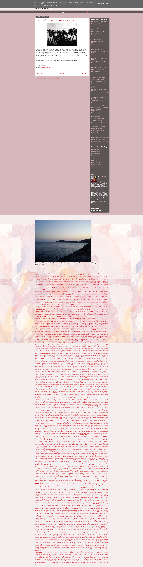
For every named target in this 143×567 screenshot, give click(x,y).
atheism (83, 284)
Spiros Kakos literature (53, 397)
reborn (58, 379)
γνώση (44, 443)
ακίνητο (42, 419)
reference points (67, 379)
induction (45, 336)
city (65, 294)
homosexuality (38, 329)
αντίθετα (74, 427)
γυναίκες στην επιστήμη (103, 443)
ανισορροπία (55, 427)
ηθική (102, 480)
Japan (76, 339)
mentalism (83, 350)
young (67, 414)
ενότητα (37, 466)
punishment (96, 376)
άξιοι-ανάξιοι (71, 428)
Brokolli (66, 289)
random (96, 377)
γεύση (51, 441)
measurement (98, 348)
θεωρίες (40, 486)
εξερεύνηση (77, 466)
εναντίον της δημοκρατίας (45, 460)
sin (68, 394)
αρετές (106, 431)
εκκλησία (57, 455)
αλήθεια (71, 419)
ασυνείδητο (100, 434)
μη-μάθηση (83, 503)
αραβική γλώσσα (101, 431)
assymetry (66, 284)
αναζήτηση (105, 420)
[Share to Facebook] (44, 65)
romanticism (46, 384)
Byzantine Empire (84, 289)
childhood (47, 293)
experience (54, 316)
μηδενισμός (37, 505)
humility (83, 331)
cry (72, 302)
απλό (96, 430)
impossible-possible (89, 334)
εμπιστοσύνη (100, 456)
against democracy (69, 274)
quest (50, 377)
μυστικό (71, 510)
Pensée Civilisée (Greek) (96, 128)
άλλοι (44, 420)
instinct (87, 336)
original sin (102, 363)
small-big (98, 394)
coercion (85, 294)
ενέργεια (91, 464)
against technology (44, 278)
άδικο (86, 415)
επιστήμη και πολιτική (45, 471)
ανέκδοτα (47, 423)
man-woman (79, 346)
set (61, 392)
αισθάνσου (81, 417)
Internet (98, 338)
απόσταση (81, 431)
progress (47, 376)
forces (54, 320)
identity (55, 333)
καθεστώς (37, 489)
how (47, 329)
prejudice (56, 374)
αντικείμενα (79, 427)
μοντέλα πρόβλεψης (54, 508)
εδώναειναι (79, 453)
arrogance (93, 283)
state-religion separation (96, 397)
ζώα (76, 480)
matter (72, 348)
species (106, 396)
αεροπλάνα (100, 415)
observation (38, 361)
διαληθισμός (85, 446)
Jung (107, 339)
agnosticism (84, 278)
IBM (49, 333)
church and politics (39, 294)
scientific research (39, 391)
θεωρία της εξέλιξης (96, 484)
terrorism (82, 402)
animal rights (48, 281)
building (74, 289)
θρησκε (50, 486)
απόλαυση (57, 431)
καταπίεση (81, 491)
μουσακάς (106, 508)
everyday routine (93, 314)
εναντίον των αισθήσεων (43, 464)
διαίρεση (74, 446)
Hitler (87, 328)
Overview (38, 12)
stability (74, 397)
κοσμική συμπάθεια (98, 495)
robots (36, 384)
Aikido (98, 278)
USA (97, 407)
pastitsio (55, 366)
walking (79, 409)
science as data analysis (97, 386)
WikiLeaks (101, 410)
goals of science (80, 323)
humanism (61, 331)
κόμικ (78, 495)
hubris (90, 329)
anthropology (99, 281)
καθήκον (42, 489)
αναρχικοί (106, 422)
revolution (85, 382)
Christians (90, 293)
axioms (56, 286)
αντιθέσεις (69, 427)
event (88, 314)
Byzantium (90, 289)
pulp (92, 376)
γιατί (82, 441)
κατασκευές (86, 492)
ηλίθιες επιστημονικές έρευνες (49, 481)
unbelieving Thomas (78, 406)
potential (68, 373)
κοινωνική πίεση (59, 495)
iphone (49, 339)
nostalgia (53, 360)
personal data (48, 368)
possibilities (45, 373)
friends (66, 321)
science (83, 384)
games (83, 321)
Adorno (60, 273)
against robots (92, 276)
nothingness (74, 360)
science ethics (55, 388)
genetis (36, 323)
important (54, 334)
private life (91, 374)
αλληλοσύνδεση (38, 420)
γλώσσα (102, 441)
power (75, 373)
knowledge (80, 341)
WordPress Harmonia (90, 412)
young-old (77, 414)
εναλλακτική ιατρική (54, 458)
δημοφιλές (45, 446)
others (36, 364)
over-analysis (41, 364)
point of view (76, 371)
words (97, 412)
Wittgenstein (63, 412)
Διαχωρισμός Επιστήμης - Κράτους (98, 105)
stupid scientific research (90, 399)
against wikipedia (67, 278)
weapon (102, 409)
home (100, 328)
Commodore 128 (67, 296)
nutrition (90, 360)
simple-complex (55, 394)
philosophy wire (70, 369)
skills (85, 394)
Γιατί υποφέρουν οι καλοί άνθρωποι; (99, 21)
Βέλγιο (71, 438)
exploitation (96, 316)
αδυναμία (95, 415)
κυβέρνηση (74, 497)
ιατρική (97, 485)
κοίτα (65, 495)
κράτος (51, 497)
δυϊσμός (62, 451)
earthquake (57, 311)
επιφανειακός (94, 476)
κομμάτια (82, 495)
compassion (62, 297)
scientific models (96, 389)
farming (66, 318)
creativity (50, 302)
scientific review (48, 391)
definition (106, 304)
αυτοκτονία (93, 436)
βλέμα (45, 439)
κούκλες (36, 497)
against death (62, 274)
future (80, 321)
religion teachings (77, 381)
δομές (54, 451)
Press (71, 374)
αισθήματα (86, 417)
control (51, 301)
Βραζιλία (70, 439)
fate (73, 318)
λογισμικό (76, 499)
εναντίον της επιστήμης (83, 460)
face (38, 318)
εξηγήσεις (82, 466)
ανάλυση (47, 422)
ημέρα (85, 481)
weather (106, 409)
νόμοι (81, 511)
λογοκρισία (82, 499)
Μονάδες (86, 507)
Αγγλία (45, 415)
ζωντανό (92, 480)
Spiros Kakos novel (63, 397)
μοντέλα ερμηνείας (45, 508)
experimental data (67, 316)
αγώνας (80, 415)
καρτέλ (57, 491)
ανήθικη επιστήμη (80, 423)
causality (65, 291)
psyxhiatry (89, 376)
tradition (95, 404)
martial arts (96, 346)
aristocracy (84, 283)
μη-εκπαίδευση (76, 503)
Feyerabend (93, 318)
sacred (57, 384)
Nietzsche (47, 358)
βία (80, 438)
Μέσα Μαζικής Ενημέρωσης (64, 502)
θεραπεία (72, 484)
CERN (89, 291)
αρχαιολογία (37, 434)
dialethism (106, 306)
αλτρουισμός (52, 420)
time (65, 404)
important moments (61, 334)
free (91, 320)
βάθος (50, 438)
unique (56, 407)
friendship (70, 321)
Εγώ (69, 453)
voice (72, 409)
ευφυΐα (106, 478)
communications (49, 297)
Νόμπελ (85, 511)
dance (104, 302)
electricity (41, 313)
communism (56, 297)
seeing (101, 391)
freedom (59, 321)
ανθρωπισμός (62, 425)
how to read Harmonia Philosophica (79, 329)
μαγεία (99, 499)
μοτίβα (101, 508)
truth (55, 406)
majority (68, 346)
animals (54, 281)
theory (106, 402)
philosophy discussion (83, 368)
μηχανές (61, 505)
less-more (101, 342)
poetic (68, 371)
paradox (72, 364)
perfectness (41, 368)
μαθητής (74, 500)
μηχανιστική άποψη (85, 505)
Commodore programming (85, 296)
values (103, 407)
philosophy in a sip (92, 368)
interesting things (68, 337)
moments (47, 355)
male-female (73, 346)
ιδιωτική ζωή (48, 487)
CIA (44, 294)
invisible (45, 339)
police (81, 371)
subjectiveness (38, 401)
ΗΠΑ (88, 481)
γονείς (72, 443)
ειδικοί (98, 453)
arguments (79, 283)
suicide (60, 401)
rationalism (37, 379)
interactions (46, 337)
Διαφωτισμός (78, 448)
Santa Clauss (67, 384)
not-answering (64, 360)
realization (51, 379)
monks (64, 355)
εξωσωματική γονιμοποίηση (41, 468)
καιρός (60, 489)
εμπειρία (84, 456)
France (87, 320)
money (60, 355)
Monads (51, 355)
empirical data (63, 313)
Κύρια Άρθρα (93, 497)
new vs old (101, 356)
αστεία (63, 434)
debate (78, 304)
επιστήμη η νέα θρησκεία (58, 470)
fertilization (88, 318)
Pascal (39, 366)
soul (88, 396)
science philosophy (72, 388)
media (39, 350)
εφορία (55, 480)
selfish (47, 392)
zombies (96, 414)
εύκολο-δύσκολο (92, 478)
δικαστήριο (88, 449)
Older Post (84, 73)
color (48, 296)
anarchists (93, 279)
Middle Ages (51, 352)
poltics (104, 371)
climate (78, 294)
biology (85, 287)
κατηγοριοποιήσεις (39, 494)
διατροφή (54, 448)
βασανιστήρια (62, 438)
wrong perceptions (59, 414)
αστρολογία (75, 434)
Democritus (63, 306)
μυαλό (55, 510)
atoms (36, 286)
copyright (56, 301)
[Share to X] (42, 65)
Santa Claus (61, 384)
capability (98, 289)
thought (62, 404)
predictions (50, 374)
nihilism (52, 358)
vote (76, 409)
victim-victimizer (53, 409)
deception (83, 304)
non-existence (80, 358)
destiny (83, 306)
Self (104, 391)
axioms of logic (61, 286)
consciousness (80, 299)
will (40, 412)
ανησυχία (87, 423)
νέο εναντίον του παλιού (100, 510)
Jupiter (36, 341)
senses (54, 393)
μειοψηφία (48, 502)
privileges (96, 374)
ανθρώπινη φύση (42, 425)
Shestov (85, 392)
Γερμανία (47, 441)
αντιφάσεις (105, 427)
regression (77, 379)
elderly (106, 311)
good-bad (105, 323)
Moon (74, 355)
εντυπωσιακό (67, 466)
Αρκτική (57, 433)
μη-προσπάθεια (89, 503)
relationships (88, 379)
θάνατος (38, 483)
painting (61, 364)
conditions (68, 299)
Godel (89, 323)
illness (72, 333)
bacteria (79, 286)
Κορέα (92, 495)
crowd (65, 302)
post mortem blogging (60, 373)
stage (77, 397)
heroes (71, 328)
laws (76, 342)
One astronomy (81, 361)
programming (105, 374)
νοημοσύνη (72, 511)
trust (53, 406)
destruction (88, 306)
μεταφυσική (42, 503)
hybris (100, 331)
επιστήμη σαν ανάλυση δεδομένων (92, 471)
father (75, 318)
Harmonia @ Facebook (96, 164)
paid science (54, 364)
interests (74, 337)
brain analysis (51, 289)
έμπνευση (106, 456)
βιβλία (93, 438)
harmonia (88, 325)
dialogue (36, 308)
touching (82, 404)
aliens (62, 279)
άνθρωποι (68, 425)
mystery (49, 356)
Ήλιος (81, 481)
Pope (107, 371)
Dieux (40, 308)
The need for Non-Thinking (97, 47)
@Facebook (83, 12)
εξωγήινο (101, 466)
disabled (78, 308)
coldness (44, 296)
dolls (98, 309)
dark (107, 302)
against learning (60, 276)
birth (90, 287)
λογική (68, 499)
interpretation (104, 337)
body (107, 287)
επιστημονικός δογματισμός (68, 476)
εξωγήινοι (106, 466)
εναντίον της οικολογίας (73, 461)
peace (75, 366)
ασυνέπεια (106, 434)
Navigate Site (54, 12)
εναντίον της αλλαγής (75, 458)
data (49, 304)
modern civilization (64, 353)
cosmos (75, 301)
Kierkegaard (57, 341)
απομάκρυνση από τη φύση (67, 431)
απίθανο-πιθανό (70, 430)
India (42, 336)
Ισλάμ (78, 487)
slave (87, 394)
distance (106, 308)
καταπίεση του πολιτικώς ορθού (74, 492)
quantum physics (44, 377)
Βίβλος (96, 438)
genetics (105, 321)
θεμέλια (60, 484)
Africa (73, 273)
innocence (68, 336)
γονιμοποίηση (81, 443)
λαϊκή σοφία (43, 499)
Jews (82, 339)
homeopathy (105, 328)
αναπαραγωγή (80, 422)
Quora (81, 377)
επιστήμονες (44, 473)
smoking (41, 396)
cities (60, 294)
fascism (70, 318)
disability (73, 308)
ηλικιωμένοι (77, 481)
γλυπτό (97, 441)
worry (103, 412)
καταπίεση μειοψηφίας (90, 491)
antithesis (41, 283)
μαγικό (103, 499)
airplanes (102, 278)
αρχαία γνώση (89, 433)
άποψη (95, 431)
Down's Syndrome (104, 309)
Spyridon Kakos (103, 176)
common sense (100, 296)
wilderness (37, 412)
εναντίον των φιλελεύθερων (66, 464)
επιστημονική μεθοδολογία (52, 476)
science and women (74, 386)
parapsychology (78, 364)
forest (57, 320)
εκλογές (62, 455)
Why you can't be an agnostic (97, 118)
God (86, 323)
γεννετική (37, 441)
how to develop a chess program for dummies (59, 329)
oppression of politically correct (60, 363)
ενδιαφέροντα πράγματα (83, 464)
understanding (93, 406)
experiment (60, 316)
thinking (57, 404)
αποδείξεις (41, 431)
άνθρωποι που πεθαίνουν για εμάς (79, 425)
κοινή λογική (101, 494)
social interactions (48, 396)
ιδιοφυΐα (42, 487)
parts (104, 364)
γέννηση (42, 441)
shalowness (77, 392)
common (94, 296)
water (85, 409)
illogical (76, 333)
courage (96, 301)
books (36, 289)
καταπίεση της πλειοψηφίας (57, 492)
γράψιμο (91, 443)
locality (82, 345)
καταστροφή (93, 492)
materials (57, 348)
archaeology (66, 283)
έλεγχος (90, 455)
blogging (101, 287)
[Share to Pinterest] (45, 65)
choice (66, 293)
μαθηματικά (64, 500)
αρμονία (62, 433)
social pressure (56, 396)
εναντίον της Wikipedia (64, 458)
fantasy (63, 318)
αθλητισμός (59, 417)
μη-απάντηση (64, 503)
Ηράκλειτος (91, 481)
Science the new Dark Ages (85, 388)
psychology (83, 376)
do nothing (54, 309)
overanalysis (48, 364)
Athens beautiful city (104, 284)
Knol (66, 341)
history (83, 328)
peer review (80, 366)
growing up (72, 325)
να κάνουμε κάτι (80, 510)
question (53, 377)
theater (93, 402)
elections (37, 313)
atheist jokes (87, 284)
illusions (84, 333)
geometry (62, 323)
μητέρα (57, 505)
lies (38, 345)
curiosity (94, 302)
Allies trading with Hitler (96, 120)
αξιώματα (87, 428)
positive (40, 373)
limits (46, 345)
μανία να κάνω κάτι (84, 500)
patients (67, 366)
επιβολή (72, 468)
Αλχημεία (63, 420)
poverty (71, 373)
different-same (44, 308)
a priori (36, 273)
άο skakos (102, 428)
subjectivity (45, 401)
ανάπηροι (101, 422)
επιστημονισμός (82, 476)
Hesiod (74, 328)
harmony (94, 326)
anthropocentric (92, 281)
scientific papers (104, 389)
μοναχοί (100, 507)
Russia (50, 384)
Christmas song (101, 293)
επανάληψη (53, 468)
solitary (78, 396)
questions (77, 377)
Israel (70, 339)
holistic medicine (92, 328)
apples (54, 283)
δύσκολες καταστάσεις (87, 451)
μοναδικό (90, 507)
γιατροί (85, 441)
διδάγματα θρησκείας (45, 449)
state (88, 397)
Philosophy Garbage (95, 153)
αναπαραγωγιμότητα (88, 422)
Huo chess (95, 331)
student (73, 399)
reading (42, 379)
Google (36, 325)
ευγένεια (73, 478)
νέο (94, 510)
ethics (74, 314)
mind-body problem (74, 352)
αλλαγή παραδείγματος (85, 419)
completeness (69, 297)
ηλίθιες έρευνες (61, 481)
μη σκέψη (52, 503)
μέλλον (52, 502)
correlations (61, 301)
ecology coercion (77, 311)
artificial (101, 283)
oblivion (106, 360)
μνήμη (68, 507)
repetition (37, 382)
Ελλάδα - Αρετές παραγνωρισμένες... (99, 102)
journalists (91, 339)
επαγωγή (49, 468)
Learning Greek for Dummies (97, 130)
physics (101, 369)
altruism (80, 279)
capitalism (103, 289)
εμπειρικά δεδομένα (91, 456)
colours (51, 296)
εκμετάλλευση (67, 455)
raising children (90, 377)
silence (37, 394)
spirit (40, 397)
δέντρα (73, 444)
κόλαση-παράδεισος (71, 495)
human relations (47, 331)
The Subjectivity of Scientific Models (99, 126)
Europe (84, 314)
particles (100, 364)
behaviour (49, 287)
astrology (70, 284)
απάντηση (55, 430)
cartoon (49, 291)
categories (53, 291)
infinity (57, 336)
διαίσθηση (79, 446)
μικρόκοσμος (37, 507)
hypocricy (105, 331)
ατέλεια (45, 436)
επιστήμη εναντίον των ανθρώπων (42, 470)
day (63, 304)
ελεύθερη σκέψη (45, 456)
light (44, 345)
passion (43, 366)
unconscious (85, 406)
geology (51, 323)
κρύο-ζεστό (60, 497)
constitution (99, 299)
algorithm (51, 279)
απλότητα (100, 430)
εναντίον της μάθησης (39, 461)
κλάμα (74, 494)
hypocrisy (38, 333)
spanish (99, 396)
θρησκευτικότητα (74, 486)
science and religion (65, 386)
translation (37, 406)
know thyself (69, 341)
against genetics (42, 276)
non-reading (105, 358)
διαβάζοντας (50, 446)
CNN (81, 294)
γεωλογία (56, 441)
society (63, 396)
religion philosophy (67, 381)
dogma (80, 309)
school (71, 384)
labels (48, 342)
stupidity (100, 399)
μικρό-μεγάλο (100, 505)
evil (107, 314)
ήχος (103, 481)
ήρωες (96, 481)
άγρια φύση (72, 415)
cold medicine (102, 294)
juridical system (41, 341)
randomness (102, 377)
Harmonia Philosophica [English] (98, 31)
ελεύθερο (57, 456)
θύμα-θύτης (81, 486)
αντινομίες (100, 427)
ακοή (46, 419)
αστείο (66, 434)
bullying (78, 289)
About (90, 12)
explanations (90, 316)
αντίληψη (94, 427)
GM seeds (71, 323)
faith (52, 318)
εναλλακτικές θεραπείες (43, 458)
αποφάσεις (86, 431)
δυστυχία (100, 451)
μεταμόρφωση (93, 502)
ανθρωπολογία (38, 427)
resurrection (79, 382)
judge (100, 339)
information (63, 336)
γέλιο (85, 439)
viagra (48, 409)
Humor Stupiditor (95, 160)
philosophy (74, 368)
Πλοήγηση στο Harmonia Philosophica (99, 141)
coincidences (96, 294)
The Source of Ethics (96, 44)
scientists (77, 391)
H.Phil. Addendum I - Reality (97, 69)
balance (98, 286)
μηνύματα (53, 505)
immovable (43, 334)
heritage (67, 328)
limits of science (52, 345)
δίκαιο (42, 67)
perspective (53, 368)
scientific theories (57, 391)
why (97, 410)
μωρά (74, 510)
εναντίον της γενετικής (96, 458)
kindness (62, 341)
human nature (40, 331)
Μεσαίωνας (75, 502)
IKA (69, 333)
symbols (86, 401)
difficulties (51, 308)
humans (66, 331)
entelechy (102, 313)
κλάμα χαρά (78, 494)
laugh (66, 342)
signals (97, 392)
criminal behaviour (57, 302)
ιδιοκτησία (37, 487)
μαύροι (101, 500)
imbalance (95, 333)
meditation (52, 350)
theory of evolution (41, 404)
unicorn (52, 407)
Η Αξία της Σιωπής (95, 135)
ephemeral (46, 314)
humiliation (78, 331)
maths (68, 348)
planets (49, 371)
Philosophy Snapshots (96, 149)
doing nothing (93, 309)
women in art (73, 412)
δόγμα (42, 451)
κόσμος (106, 496)
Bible (74, 287)
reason (55, 379)
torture (74, 404)
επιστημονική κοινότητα (40, 476)
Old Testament (70, 361)
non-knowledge (87, 358)
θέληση (57, 484)
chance (92, 291)
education (91, 311)
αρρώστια (82, 433)
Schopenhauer (76, 384)
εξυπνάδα (96, 466)
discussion (93, 308)
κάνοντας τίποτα (104, 489)
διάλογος (97, 446)
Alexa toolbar (45, 279)
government (42, 325)
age (73, 278)
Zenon (90, 414)
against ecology (80, 274)
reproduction (49, 382)
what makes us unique (84, 410)
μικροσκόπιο (52, 507)
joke (84, 339)
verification (44, 409)
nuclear (81, 360)
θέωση (44, 486)
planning (53, 371)
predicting (106, 373)
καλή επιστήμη (79, 489)
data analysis (54, 304)
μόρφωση (98, 508)
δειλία (60, 444)
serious (59, 392)
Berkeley (70, 287)
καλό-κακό (92, 489)
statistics (42, 399)
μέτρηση (47, 503)
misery (106, 352)
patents (59, 366)
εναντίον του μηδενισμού (90, 463)
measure (92, 348)
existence (44, 316)
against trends (60, 278)
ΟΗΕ (48, 513)
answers (79, 281)
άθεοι (41, 417)
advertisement (68, 273)
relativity (93, 379)
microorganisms (38, 352)
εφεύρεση (46, 480)
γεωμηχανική (67, 441)
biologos (81, 287)
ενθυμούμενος (101, 464)
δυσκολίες (95, 451)
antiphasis (37, 283)
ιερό (53, 487)
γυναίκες (95, 443)
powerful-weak (80, 373)
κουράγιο (46, 497)
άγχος (76, 415)
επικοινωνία (92, 468)
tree (48, 406)
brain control (58, 289)
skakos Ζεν (81, 394)
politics (95, 371)
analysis (88, 279)
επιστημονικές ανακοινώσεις (101, 473)
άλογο (47, 420)
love (107, 345)
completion (74, 297)
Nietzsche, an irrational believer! (98, 83)
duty (47, 311)
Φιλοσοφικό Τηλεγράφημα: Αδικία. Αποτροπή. (55, 20)
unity (59, 407)
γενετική (105, 439)
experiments (75, 316)
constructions (105, 299)
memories (63, 350)
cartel (46, 291)
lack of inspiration (54, 342)
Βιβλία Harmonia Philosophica (97, 166)
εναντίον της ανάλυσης (85, 458)
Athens (97, 284)
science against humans (91, 384)
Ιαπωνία (91, 486)
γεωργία (73, 441)
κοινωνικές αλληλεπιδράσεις (48, 495)
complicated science (91, 297)
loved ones (37, 346)
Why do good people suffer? (97, 23)
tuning (58, 406)
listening (59, 345)
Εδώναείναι (85, 453)
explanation (84, 316)
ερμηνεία (44, 478)
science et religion (47, 388)
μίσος (60, 507)
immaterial (100, 333)
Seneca (50, 392)
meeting (58, 350)
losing (104, 345)
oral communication (86, 363)
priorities (84, 374)
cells (79, 291)
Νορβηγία (89, 511)
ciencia (47, 294)
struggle (70, 399)
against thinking (53, 278)
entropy (106, 313)
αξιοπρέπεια (77, 428)
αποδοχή (52, 431)
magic (54, 346)
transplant (41, 406)
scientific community (50, 389)
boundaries (40, 289)
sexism (68, 392)
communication (42, 297)
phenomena (59, 368)
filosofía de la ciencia (104, 318)
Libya (36, 345)
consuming (37, 301)
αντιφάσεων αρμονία (40, 428)
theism (98, 402)
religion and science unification (48, 381)
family (59, 318)
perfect (103, 366)
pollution (100, 371)
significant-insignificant (103, 392)
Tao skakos (42, 402)
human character (101, 329)
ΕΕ (89, 453)
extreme (106, 316)
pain (58, 364)
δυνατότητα (76, 451)
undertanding (101, 406)
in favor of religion (104, 334)
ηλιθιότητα (68, 481)
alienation (58, 279)
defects (101, 304)
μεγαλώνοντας (42, 502)
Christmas (95, 293)
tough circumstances (88, 404)
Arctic (70, 283)
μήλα (42, 505)
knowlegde (98, 341)
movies (94, 355)
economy (84, 311)
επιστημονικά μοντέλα (76, 473)
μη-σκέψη (96, 503)
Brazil (63, 289)
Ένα (36, 458)
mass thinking (41, 348)
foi (41, 320)
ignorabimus (60, 333)
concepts (64, 299)
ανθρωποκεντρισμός (103, 425)
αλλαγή (76, 419)
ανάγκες (95, 420)
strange (52, 399)
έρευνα (36, 478)
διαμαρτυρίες (103, 446)
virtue (63, 409)
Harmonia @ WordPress (96, 162)
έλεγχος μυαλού (97, 455)
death (73, 304)
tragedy (99, 404)
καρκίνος (53, 491)
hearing (41, 328)
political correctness (88, 371)
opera (92, 361)
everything (99, 314)
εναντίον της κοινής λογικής (99, 460)
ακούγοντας (51, 419)
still (45, 399)
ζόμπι (73, 480)
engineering (86, 313)
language (62, 343)
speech (36, 397)
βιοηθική (100, 438)
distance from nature (40, 309)
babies (67, 286)
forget (60, 320)
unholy (49, 407)
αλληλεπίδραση (104, 419)
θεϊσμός (52, 484)
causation (70, 291)
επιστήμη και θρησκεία (93, 470)
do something (60, 309)
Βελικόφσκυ (76, 438)
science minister (62, 388)
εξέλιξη (72, 466)
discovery (89, 308)
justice (47, 341)
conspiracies (89, 299)
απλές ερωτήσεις (86, 430)
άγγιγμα (41, 415)
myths (53, 356)
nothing (69, 360)
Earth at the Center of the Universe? (99, 67)
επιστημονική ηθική (103, 475)
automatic (48, 286)
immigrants (106, 333)
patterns (72, 366)
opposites (105, 361)
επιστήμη (104, 468)
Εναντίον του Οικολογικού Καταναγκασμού (97, 110)
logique (91, 345)
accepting (46, 273)
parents (83, 364)
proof (52, 376)
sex (66, 392)
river (104, 382)
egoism (99, 311)
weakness (94, 409)
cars (43, 291)
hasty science (99, 326)
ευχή (42, 480)
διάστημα (43, 448)
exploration (102, 316)
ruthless (54, 384)
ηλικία (72, 481)
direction (67, 308)
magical (58, 346)
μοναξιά (96, 507)
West (39, 410)
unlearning (77, 407)
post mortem (51, 373)
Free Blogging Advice (96, 320)
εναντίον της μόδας (49, 461)
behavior (45, 287)
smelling (37, 396)
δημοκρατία (98, 444)
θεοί (64, 484)
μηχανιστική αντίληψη (74, 505)
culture (84, 302)
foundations (79, 320)
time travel (70, 404)
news (43, 358)
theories (103, 402)
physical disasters (88, 369)
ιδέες (102, 486)
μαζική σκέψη (51, 500)
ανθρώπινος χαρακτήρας (52, 425)
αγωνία (83, 415)
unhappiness (44, 407)
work (100, 412)
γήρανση (79, 441)
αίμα (72, 417)
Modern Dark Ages (90, 353)
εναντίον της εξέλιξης (71, 460)
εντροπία (57, 466)
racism (85, 377)
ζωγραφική (80, 480)
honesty (44, 329)
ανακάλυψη (37, 422)
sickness (93, 392)
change (97, 291)
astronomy (76, 284)
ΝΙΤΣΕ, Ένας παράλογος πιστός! (98, 81)
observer (43, 361)
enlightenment (97, 313)
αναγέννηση (90, 420)
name (56, 356)
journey (95, 339)
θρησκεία (56, 486)
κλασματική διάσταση (87, 494)
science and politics (45, 386)
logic (85, 345)
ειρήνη (40, 455)
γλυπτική (94, 441)
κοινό (107, 494)
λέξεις (47, 499)
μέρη (56, 502)
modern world (42, 355)
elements (46, 313)
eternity (65, 314)
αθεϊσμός (37, 417)
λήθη (51, 499)
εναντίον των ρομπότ (55, 464)
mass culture (103, 346)
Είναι (36, 455)
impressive (96, 334)
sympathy (96, 401)
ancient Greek (105, 279)
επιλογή (98, 468)
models (44, 353)
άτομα (48, 436)
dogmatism (86, 309)
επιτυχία (88, 476)
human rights (55, 331)
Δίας (107, 446)
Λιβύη (54, 499)
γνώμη (106, 441)
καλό (88, 489)
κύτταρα (99, 497)
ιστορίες (97, 487)
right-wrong (98, 382)
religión (102, 379)
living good (78, 345)
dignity (58, 308)
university (68, 407)
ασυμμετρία (95, 434)
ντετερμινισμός (104, 511)
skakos (70, 394)
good (96, 323)
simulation (65, 394)
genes (91, 321)
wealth (98, 409)
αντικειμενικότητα (86, 427)
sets (64, 392)
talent (36, 402)
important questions (70, 334)
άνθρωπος (44, 427)
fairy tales (48, 318)
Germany (66, 323)
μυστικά (67, 510)
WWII (65, 414)
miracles (95, 352)
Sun (63, 401)
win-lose (50, 412)
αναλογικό (42, 422)
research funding (61, 382)
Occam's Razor (53, 361)
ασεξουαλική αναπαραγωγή (50, 434)
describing (76, 306)
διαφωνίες (73, 448)
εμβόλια (75, 456)
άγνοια (56, 415)
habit (76, 325)
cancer (94, 289)
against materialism (76, 276)
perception (97, 366)
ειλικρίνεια (103, 453)
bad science (89, 286)
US (94, 407)
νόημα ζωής (65, 512)
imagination (89, 333)
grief (68, 325)
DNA (49, 309)
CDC (76, 291)
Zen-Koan (87, 414)
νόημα (59, 511)
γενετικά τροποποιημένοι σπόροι (95, 439)
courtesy (103, 301)
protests (72, 376)
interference (79, 337)
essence (53, 314)
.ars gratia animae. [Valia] (96, 158)
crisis (62, 302)
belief (62, 287)
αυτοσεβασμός (104, 436)
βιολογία (105, 438)
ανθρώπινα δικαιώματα (96, 423)
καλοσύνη (97, 489)
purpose (101, 376)
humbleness (73, 331)
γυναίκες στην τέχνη (39, 444)
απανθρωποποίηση (41, 430)
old (61, 361)
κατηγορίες (105, 492)
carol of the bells (38, 291)
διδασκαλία (54, 449)
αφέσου (36, 438)
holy (98, 328)
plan (43, 371)
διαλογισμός (91, 446)
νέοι (39, 511)
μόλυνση (81, 507)
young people (72, 414)
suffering (56, 401)
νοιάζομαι (77, 511)
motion (80, 355)
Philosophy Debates (95, 151)
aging (75, 278)
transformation (105, 404)
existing (49, 316)
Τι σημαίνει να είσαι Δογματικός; (98, 77)
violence (60, 409)
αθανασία (105, 415)
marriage (91, 346)
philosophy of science (51, 369)
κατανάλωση (67, 491)
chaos (101, 291)
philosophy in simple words (102, 368)
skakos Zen (75, 394)
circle (50, 294)
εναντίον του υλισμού (102, 463)
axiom (52, 286)
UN (73, 406)
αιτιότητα (101, 417)
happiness (82, 325)
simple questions (47, 394)
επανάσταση (60, 468)
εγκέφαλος (55, 453)
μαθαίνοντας (58, 500)
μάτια (91, 500)
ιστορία (92, 487)
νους (98, 512)
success (52, 401)
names (59, 356)
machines (45, 346)
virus (66, 409)
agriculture (92, 278)
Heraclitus (63, 328)
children (53, 293)
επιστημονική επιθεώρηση (79, 475)
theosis (49, 404)
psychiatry (77, 376)
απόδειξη (46, 431)
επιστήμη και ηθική (82, 470)
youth (81, 414)
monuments (69, 355)
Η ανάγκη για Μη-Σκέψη (96, 49)
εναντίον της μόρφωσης (59, 461)
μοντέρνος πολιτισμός (87, 508)
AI (96, 278)
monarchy (56, 355)
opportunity (100, 361)
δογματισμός (48, 451)
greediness (52, 325)
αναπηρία (96, 422)
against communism (54, 274)
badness (94, 286)
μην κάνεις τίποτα (47, 505)
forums (75, 320)
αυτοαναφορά (75, 436)
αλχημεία (58, 420)
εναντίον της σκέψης (86, 461)
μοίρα (72, 507)
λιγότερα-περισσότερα (61, 499)
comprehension (105, 297)
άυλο (59, 436)
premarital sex (63, 374)
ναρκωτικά (89, 510)
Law (73, 342)
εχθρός (58, 480)
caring (107, 289)
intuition (37, 339)
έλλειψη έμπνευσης (68, 456)
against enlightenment (99, 274)
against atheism (86, 273)
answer (75, 281)
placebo (39, 371)
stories (47, 399)
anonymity (64, 281)
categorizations (59, 291)
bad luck (84, 286)
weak (91, 409)
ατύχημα (53, 436)
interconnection (53, 337)
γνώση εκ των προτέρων (53, 443)
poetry (71, 371)
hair (78, 325)
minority (81, 352)
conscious (73, 299)
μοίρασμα (76, 507)
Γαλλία (79, 439)
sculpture (83, 391)
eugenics (80, 314)
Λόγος (86, 499)
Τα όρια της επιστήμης (96, 39)
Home (62, 73)
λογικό (72, 499)
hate (104, 326)
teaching (55, 402)
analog (84, 279)
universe (63, 407)
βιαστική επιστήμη (86, 438)
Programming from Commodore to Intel (99, 137)
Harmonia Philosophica (97, 325)
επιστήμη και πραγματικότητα (58, 471)
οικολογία (58, 513)
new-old (40, 358)
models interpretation (52, 353)
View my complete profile (96, 203)
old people (64, 361)
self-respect (42, 392)
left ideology (95, 342)
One (76, 361)
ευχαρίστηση (38, 480)
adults (63, 273)
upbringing (91, 407)
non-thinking (39, 360)
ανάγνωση (100, 420)
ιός (73, 487)
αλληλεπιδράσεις (95, 419)
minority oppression (88, 352)
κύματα (83, 497)
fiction (98, 318)
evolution (37, 316)
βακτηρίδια (55, 438)
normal (45, 360)
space (95, 396)
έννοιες (106, 464)
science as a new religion (85, 386)
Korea (102, 341)
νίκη (48, 511)
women (68, 412)
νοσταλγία (94, 511)
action (54, 273)
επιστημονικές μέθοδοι (66, 475)
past (46, 366)
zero (93, 414)
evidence (104, 314)
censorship (83, 291)
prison (87, 374)
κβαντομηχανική (48, 494)
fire (35, 320)
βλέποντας (50, 439)
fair (45, 318)
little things (69, 345)
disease (98, 308)
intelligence (100, 336)
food (51, 320)
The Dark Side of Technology (97, 79)
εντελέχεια (46, 466)
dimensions (62, 308)
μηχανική (66, 505)
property (63, 376)
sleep (90, 394)
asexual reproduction (47, 284)
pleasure (64, 371)
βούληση (65, 439)
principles (79, 374)
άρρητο (77, 433)
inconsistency (37, 336)
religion (98, 379)
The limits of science (95, 37)
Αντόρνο (48, 428)
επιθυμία (87, 468)
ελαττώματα (85, 455)
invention (41, 339)
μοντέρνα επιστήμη (64, 508)
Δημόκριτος (105, 444)
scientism (71, 391)
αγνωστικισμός (61, 415)
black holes (96, 287)
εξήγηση (87, 466)
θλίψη (47, 486)
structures (66, 399)
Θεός (67, 484)
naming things (64, 356)
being (54, 287)
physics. (105, 369)
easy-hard (62, 311)
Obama (94, 360)
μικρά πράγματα (93, 505)
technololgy (67, 402)
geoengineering (45, 323)
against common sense (43, 274)
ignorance (66, 333)
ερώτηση (55, 478)
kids (53, 341)
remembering (105, 381)
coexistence (90, 294)
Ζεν (61, 480)
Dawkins (60, 304)
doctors (76, 309)
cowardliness (37, 302)
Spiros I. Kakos (45, 397)
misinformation (38, 353)
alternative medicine (73, 279)
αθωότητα (65, 417)
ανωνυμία (62, 428)
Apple (50, 283)
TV (70, 406)
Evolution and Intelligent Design (98, 95)
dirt (70, 308)
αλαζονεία (58, 419)
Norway (49, 360)
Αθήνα (45, 417)
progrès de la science (39, 376)
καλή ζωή (51, 67)
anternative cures (85, 281)
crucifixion (69, 302)
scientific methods (88, 389)
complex (79, 297)
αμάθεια (67, 420)
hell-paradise (55, 328)
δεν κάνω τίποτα (66, 444)
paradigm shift (66, 364)
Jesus (79, 339)
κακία (71, 489)
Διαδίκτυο (68, 446)
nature (76, 356)
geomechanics (57, 323)
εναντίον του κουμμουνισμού (77, 463)
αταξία (41, 436)
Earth (53, 311)
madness (50, 346)
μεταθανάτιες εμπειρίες (83, 502)
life (41, 344)
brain (45, 289)
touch (78, 404)
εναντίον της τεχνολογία (97, 461)
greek (56, 325)
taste (47, 402)
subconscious (105, 399)
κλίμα (93, 494)
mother (77, 355)
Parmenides (92, 364)
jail (73, 339)
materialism (51, 348)
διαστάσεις (37, 448)
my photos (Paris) (43, 356)
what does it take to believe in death (62, 410)
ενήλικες (96, 464)
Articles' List (46, 12)
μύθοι (58, 510)
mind (60, 352)
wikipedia (106, 410)
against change (94, 273)
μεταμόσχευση (100, 502)
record (61, 379)
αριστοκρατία (51, 433)
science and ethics (100, 384)
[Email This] (40, 65)
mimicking (56, 352)
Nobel (62, 358)
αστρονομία (83, 435)
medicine (45, 350)
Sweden (77, 401)
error (50, 314)
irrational (56, 339)
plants (57, 371)
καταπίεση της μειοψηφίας (101, 491)
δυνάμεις (67, 451)
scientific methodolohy (79, 389)
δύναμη (71, 451)
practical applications (89, 373)
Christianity (85, 293)
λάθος (103, 497)
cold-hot (40, 296)
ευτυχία (103, 478)
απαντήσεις (49, 430)
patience (63, 366)
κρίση (55, 497)
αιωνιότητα (37, 419)
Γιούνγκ (89, 441)
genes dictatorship (98, 321)
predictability (101, 373)
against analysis (78, 273)
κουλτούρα (41, 497)
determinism (101, 306)
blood (104, 287)
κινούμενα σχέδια (68, 494)
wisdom (54, 412)
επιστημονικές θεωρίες (54, 475)
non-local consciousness (97, 358)
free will (53, 321)
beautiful (102, 286)
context (41, 301)
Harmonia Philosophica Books (97, 169)
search (89, 391)
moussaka (85, 355)
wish (58, 412)
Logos (95, 345)
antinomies (105, 281)
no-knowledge (57, 358)
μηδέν (106, 503)
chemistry (105, 291)
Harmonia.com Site (74, 12)
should (89, 392)
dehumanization (47, 306)
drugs (40, 311)
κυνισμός (87, 497)
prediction (37, 374)
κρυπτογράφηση (67, 497)
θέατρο (48, 484)
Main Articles (63, 346)
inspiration (82, 336)
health (37, 328)
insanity (78, 336)
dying (49, 311)
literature (64, 345)
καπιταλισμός (38, 491)
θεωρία (87, 484)
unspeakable (86, 407)
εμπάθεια (80, 456)
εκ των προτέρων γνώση (48, 455)
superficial (67, 401)
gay (86, 321)
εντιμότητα (51, 466)
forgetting (64, 320)
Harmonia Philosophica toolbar (69, 326)
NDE (82, 356)
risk (102, 382)
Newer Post (39, 73)
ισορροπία (83, 487)
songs (81, 396)
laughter (70, 342)
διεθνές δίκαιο (60, 449)
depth (72, 306)
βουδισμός (60, 439)
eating (66, 311)
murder (98, 355)
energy (81, 313)
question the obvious (70, 377)
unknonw (72, 407)
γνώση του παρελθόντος (64, 443)
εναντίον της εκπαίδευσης (59, 460)
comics (54, 296)
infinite (54, 336)
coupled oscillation (90, 301)
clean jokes (74, 294)
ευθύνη (82, 478)
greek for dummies (62, 325)
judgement (104, 339)
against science (99, 276)
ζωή (85, 480)
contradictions (47, 301)
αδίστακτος (90, 415)
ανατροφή (42, 423)
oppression (37, 363)
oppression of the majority (74, 363)
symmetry (90, 401)
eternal (62, 314)
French (63, 321)
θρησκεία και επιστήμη (64, 486)
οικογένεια (51, 513)
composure (98, 297)
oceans (58, 361)
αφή (40, 438)
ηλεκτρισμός (38, 481)
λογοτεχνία (92, 499)
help (59, 328)
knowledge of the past (90, 341)
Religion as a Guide (95, 116)
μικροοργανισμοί (44, 507)
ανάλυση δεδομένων (55, 422)
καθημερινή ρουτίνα (48, 489)
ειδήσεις (94, 453)
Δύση (80, 451)
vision (69, 409)
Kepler (50, 341)
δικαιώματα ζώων (81, 449)
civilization (68, 294)
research (54, 382)
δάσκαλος (46, 444)
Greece (47, 325)
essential (58, 314)
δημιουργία (91, 444)
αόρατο (106, 428)
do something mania (69, 309)
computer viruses (38, 299)
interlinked (84, 337)
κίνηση (62, 494)
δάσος (50, 444)
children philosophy (60, 293)
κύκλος (79, 497)
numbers (86, 360)
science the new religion (100, 388)
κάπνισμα (44, 491)
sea (86, 391)
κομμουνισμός (87, 495)
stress (55, 399)
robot (106, 382)
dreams (37, 311)
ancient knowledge (39, 281)
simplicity (61, 394)
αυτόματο (98, 436)
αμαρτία (72, 420)
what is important (75, 410)
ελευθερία (51, 456)
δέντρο (77, 444)
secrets (95, 391)
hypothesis (44, 333)
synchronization (102, 401)
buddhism (70, 289)
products (100, 374)
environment (38, 314)
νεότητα (42, 511)
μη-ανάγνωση (58, 503)
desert (80, 306)
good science (100, 323)
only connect (87, 361)
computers (45, 299)
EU (77, 314)
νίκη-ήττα (51, 511)
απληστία (93, 430)
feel (80, 318)
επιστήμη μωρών (79, 471)
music (102, 355)
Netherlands (93, 356)
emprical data (71, 313)
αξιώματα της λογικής (94, 428)
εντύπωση (61, 466)
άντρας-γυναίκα (55, 428)
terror (78, 402)
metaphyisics (94, 350)
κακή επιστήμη (66, 489)
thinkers (53, 404)
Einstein (103, 311)
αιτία (97, 417)
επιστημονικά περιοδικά (89, 473)
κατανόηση (74, 491)
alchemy (106, 278)
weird (36, 410)
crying (74, 302)
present (67, 374)
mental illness (76, 350)
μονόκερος (105, 507)
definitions (38, 306)
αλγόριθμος (66, 419)
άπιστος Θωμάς (78, 430)
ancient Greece (98, 279)
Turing (61, 406)
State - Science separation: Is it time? (99, 92)
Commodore (59, 296)
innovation (73, 336)
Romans (40, 384)
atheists (93, 284)
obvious (47, 361)
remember (99, 381)
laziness (79, 342)
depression (68, 306)
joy (98, 339)
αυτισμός (63, 436)
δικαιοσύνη (74, 449)
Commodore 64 (75, 296)
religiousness (93, 381)
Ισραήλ (87, 487)
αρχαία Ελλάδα (96, 433)
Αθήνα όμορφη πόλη (52, 417)
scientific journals (70, 389)
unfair (39, 407)
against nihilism (85, 276)
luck (41, 346)
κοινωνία (37, 496)
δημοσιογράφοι (38, 446)
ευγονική (78, 478)
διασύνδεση (49, 448)
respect (67, 382)
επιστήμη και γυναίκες (73, 470)
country (79, 301)
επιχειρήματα (101, 476)
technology (61, 402)
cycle (97, 302)
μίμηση (56, 507)
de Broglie (67, 304)
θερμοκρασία (78, 484)
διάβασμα (56, 446)
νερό (45, 511)
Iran (52, 339)
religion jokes (59, 381)
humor (87, 331)
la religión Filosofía (43, 342)
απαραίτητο (60, 430)
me (74, 348)
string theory (60, 399)
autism (44, 286)
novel (78, 360)
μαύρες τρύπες (96, 500)
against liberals (67, 276)
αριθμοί (36, 433)
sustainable (72, 401)
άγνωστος (67, 415)
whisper (91, 410)
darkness (37, 304)
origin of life (97, 363)
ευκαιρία (86, 478)
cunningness (89, 302)
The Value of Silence (95, 132)
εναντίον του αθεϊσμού (50, 463)
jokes (87, 339)
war (82, 409)
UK (71, 406)
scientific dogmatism (60, 389)
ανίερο (50, 427)
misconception (101, 352)
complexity (83, 297)
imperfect (48, 334)
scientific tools (65, 391)
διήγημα (66, 449)
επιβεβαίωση (66, 468)
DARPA (41, 304)
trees (50, 406)
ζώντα (88, 480)
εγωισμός (73, 453)
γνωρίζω (37, 443)
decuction (97, 304)
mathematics (63, 348)
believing (66, 287)
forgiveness (70, 320)
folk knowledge (46, 320)
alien (55, 279)
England (91, 313)
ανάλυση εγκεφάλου (65, 422)
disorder (102, 308)
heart (44, 328)
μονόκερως (37, 508)
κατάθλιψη (61, 491)
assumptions (60, 284)
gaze (89, 321)
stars (85, 397)
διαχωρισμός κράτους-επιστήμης (89, 448)
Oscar (107, 363)
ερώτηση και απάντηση (62, 478)
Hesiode (78, 328)
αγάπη (101, 414)
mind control (66, 352)
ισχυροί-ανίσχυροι (104, 487)
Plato (60, 371)
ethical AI (70, 314)
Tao (38, 402)
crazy (42, 302)
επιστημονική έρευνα (92, 475)
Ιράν (75, 487)
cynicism (101, 302)
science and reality (55, 386)
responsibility (73, 382)
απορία (76, 431)
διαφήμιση (59, 448)
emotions (52, 313)
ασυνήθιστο (37, 436)
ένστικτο (41, 466)
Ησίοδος (99, 481)
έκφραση (80, 455)
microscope (45, 352)
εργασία (106, 476)
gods (92, 323)
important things (80, 334)
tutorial (67, 406)
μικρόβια (106, 505)
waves (88, 409)
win (42, 412)
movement (89, 355)
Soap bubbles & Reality (96, 65)
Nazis (79, 356)
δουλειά (58, 451)
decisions (92, 304)
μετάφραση (37, 503)
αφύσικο (47, 438)
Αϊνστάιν (76, 417)
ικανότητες (58, 487)
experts (80, 316)
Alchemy (37, 279)
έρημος (40, 478)
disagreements (83, 308)
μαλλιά (77, 500)
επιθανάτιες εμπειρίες (79, 468)
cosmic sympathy (68, 301)
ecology (70, 311)
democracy (56, 306)
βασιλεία (67, 438)
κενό (56, 494)
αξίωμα (82, 428)
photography (77, 369)
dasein (45, 304)
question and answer (60, 377)
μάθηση (70, 500)
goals (75, 323)
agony (88, 278)
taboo (107, 401)
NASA (69, 356)
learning (83, 342)
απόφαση (91, 431)
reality (46, 379)
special (103, 396)
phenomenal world (67, 368)
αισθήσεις (93, 417)
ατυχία (56, 436)
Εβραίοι (49, 453)
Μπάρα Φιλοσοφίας (43, 510)
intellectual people (93, 336)
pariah (87, 364)
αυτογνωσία (82, 436)
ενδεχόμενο (75, 464)
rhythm (89, 382)
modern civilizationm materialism (78, 353)
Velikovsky (39, 409)
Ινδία (63, 487)
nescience (89, 356)
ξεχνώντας (37, 513)
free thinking (47, 321)
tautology (51, 402)
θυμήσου (86, 486)
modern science (100, 353)
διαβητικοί (61, 446)
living (73, 345)
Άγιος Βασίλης (50, 415)
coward (106, 301)
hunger (90, 331)
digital (55, 308)
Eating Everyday (95, 155)
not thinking (58, 360)
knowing (75, 341)
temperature (74, 402)
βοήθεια (55, 439)
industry (50, 336)
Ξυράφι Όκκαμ (43, 513)
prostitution (67, 376)
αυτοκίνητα (87, 436)
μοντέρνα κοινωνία (75, 508)
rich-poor (93, 382)
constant (94, 299)
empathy (57, 313)
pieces (36, 371)
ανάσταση (37, 423)
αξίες (66, 428)
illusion (80, 333)
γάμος (82, 439)
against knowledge (52, 276)
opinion (95, 361)
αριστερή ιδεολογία (43, 433)
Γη (75, 441)
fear (78, 318)
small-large (103, 394)
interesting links (61, 337)
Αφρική (43, 438)
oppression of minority (46, 363)
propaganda (57, 376)
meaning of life (85, 348)
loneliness (99, 345)
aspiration (54, 284)
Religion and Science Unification (98, 26)
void (74, 409)
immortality (37, 334)
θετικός (83, 484)
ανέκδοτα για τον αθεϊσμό (69, 423)
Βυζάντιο (74, 439)
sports (70, 397)
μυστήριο (62, 510)
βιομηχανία (37, 439)
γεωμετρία (61, 441)
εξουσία (91, 466)
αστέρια (70, 434)
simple (40, 394)
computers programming (56, 299)
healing (106, 326)
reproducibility (42, 382)
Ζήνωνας (69, 480)
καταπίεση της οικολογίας (42, 492)
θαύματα (44, 484)
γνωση (40, 443)
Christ (74, 293)
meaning (77, 348)
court (100, 301)
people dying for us (88, 366)
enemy (77, 313)
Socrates (68, 396)
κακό (74, 489)
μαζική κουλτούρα (43, 500)
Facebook (41, 318)
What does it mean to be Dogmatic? (99, 75)
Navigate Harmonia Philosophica (98, 139)
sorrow (85, 396)
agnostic (79, 278)
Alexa (40, 279)
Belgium (58, 287)
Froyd (74, 321)
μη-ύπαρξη (102, 503)
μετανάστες (105, 502)
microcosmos (105, 350)
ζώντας (46, 67)
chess (36, 293)
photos (82, 369)
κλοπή (96, 494)
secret (92, 391)
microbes (99, 350)
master (45, 348)
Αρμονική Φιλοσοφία (69, 433)
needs (85, 356)
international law (91, 337)
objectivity (98, 360)
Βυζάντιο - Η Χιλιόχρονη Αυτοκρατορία (99, 107)
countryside (83, 301)
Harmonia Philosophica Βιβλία (83, 326)
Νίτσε (55, 511)
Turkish (64, 406)
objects (102, 360)
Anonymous (70, 281)
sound (91, 396)
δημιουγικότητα (83, 444)
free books (104, 320)
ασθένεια (59, 434)
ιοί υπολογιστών (68, 487)
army (88, 283)
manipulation (86, 346)
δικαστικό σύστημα (96, 449)
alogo (66, 279)
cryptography (79, 302)
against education (89, 274)
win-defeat (45, 412)
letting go (106, 342)
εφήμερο (51, 480)
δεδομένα (55, 444)
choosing (71, 293)
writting (52, 414)
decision (87, 304)
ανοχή (65, 427)
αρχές (42, 434)
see (98, 391)
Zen (83, 414)
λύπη (96, 499)
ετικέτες (69, 478)
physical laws (95, 369)
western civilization (46, 410)
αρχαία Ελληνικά (104, 433)
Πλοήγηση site (63, 12)
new (98, 356)
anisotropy (59, 281)
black (92, 287)
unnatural (81, 407)
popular (36, 373)
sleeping (94, 394)
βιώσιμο (42, 439)
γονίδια (76, 443)
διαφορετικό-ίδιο (66, 448)
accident (50, 273)
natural (72, 356)
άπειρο (64, 430)
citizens (62, 294)
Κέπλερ (58, 494)
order (92, 363)
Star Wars (81, 397)
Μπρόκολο (50, 510)
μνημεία (64, 507)
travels (45, 406)
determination (94, 306)
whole (94, 410)
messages (88, 350)
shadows (72, 392)
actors (56, 273)
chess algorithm (41, 293)
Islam (62, 339)
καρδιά (48, 491)
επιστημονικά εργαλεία (64, 473)
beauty (40, 287)
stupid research (79, 399)
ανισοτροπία (61, 427)
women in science (80, 412)
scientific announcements (40, 389)
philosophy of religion (40, 369)
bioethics (77, 287)
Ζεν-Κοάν (65, 480)
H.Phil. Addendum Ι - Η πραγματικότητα (96, 72)
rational (106, 377)
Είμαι (107, 453)
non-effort (73, 358)
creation (45, 302)
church (106, 293)
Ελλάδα (61, 456)
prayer (96, 373)
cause (74, 291)
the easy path (88, 402)
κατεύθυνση (99, 492)
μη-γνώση (70, 503)
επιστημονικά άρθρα (53, 473)
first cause (38, 320)
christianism (79, 293)
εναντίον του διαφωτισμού (63, 463)
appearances (46, 283)
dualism (44, 311)
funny (77, 321)
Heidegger (49, 328)
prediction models (44, 374)
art (98, 283)
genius (39, 323)
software (72, 396)
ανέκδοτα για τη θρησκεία (56, 423)
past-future (50, 366)
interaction (40, 337)
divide (47, 309)
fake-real (55, 318)
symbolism (81, 401)
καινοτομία (56, 489)
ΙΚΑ (55, 487)
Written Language (46, 414)
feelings (83, 318)
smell (107, 394)
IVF (72, 339)
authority (40, 286)
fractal (84, 320)
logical (88, 345)
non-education (67, 358)
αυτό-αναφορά (68, 436)
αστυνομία (89, 434)
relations (83, 379)
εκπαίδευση (74, 455)
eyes (36, 318)
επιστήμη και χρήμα (69, 471)
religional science (86, 381)
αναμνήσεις (74, 422)
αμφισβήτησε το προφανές (81, 420)
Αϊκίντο (69, 417)
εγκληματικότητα (64, 453)
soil (75, 396)
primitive (74, 374)
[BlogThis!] (41, 65)
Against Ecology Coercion (97, 100)
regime (72, 379)
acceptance (41, 273)
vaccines (100, 407)
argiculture (74, 283)
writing (40, 414)
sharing (81, 392)
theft (96, 402)
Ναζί (86, 510)
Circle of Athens (55, 294)
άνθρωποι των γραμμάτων (93, 425)
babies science (73, 286)
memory (69, 350)
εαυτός (44, 453)
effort (96, 311)
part (97, 364)
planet (45, 371)
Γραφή (86, 443)
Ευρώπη (98, 478)
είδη (91, 453)
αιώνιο (106, 417)
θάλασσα (106, 481)
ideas (52, 333)
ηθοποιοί (106, 480)
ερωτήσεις (49, 478)
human (94, 330)
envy (42, 314)
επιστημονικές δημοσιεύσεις (41, 475)
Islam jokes (66, 339)
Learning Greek (89, 342)
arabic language (59, 283)
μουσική (37, 510)
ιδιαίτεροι (106, 486)
